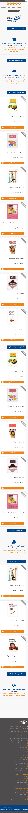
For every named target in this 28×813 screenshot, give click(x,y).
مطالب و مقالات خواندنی (21, 782)
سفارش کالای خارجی (22, 747)
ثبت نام (18, 7)
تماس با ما (5, 807)
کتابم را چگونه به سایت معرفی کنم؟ (19, 799)
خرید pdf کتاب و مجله (22, 751)
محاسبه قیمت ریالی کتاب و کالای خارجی (18, 742)
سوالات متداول (11, 807)
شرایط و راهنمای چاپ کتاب (21, 770)
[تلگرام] (19, 4)
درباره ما (18, 807)
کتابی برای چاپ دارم (22, 757)
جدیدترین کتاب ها (23, 798)
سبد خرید (3, 7)
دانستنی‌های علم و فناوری (21, 780)
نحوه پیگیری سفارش (22, 745)
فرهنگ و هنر (24, 778)
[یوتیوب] (10, 4)
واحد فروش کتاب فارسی (21, 788)
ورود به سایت (11, 7)
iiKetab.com (24, 809)
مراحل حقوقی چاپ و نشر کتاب (20, 763)
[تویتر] (8, 4)
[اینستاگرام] (16, 4)
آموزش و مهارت (23, 777)
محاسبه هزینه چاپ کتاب (21, 759)
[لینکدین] (13, 4)
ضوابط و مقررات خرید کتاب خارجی (19, 749)
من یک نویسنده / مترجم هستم (20, 761)
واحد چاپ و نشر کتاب (22, 755)
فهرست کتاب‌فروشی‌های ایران (20, 792)
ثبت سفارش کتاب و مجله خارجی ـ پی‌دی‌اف (17, 740)
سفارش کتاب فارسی (22, 790)
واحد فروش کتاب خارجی (21, 736)
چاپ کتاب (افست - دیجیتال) (21, 768)
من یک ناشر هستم (23, 766)
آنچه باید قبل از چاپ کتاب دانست (19, 765)
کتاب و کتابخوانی (23, 784)
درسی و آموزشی (23, 796)
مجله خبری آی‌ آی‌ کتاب (22, 774)
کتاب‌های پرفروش (23, 794)
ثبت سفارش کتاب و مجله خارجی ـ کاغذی (18, 738)
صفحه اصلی (23, 807)
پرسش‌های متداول (23, 743)
